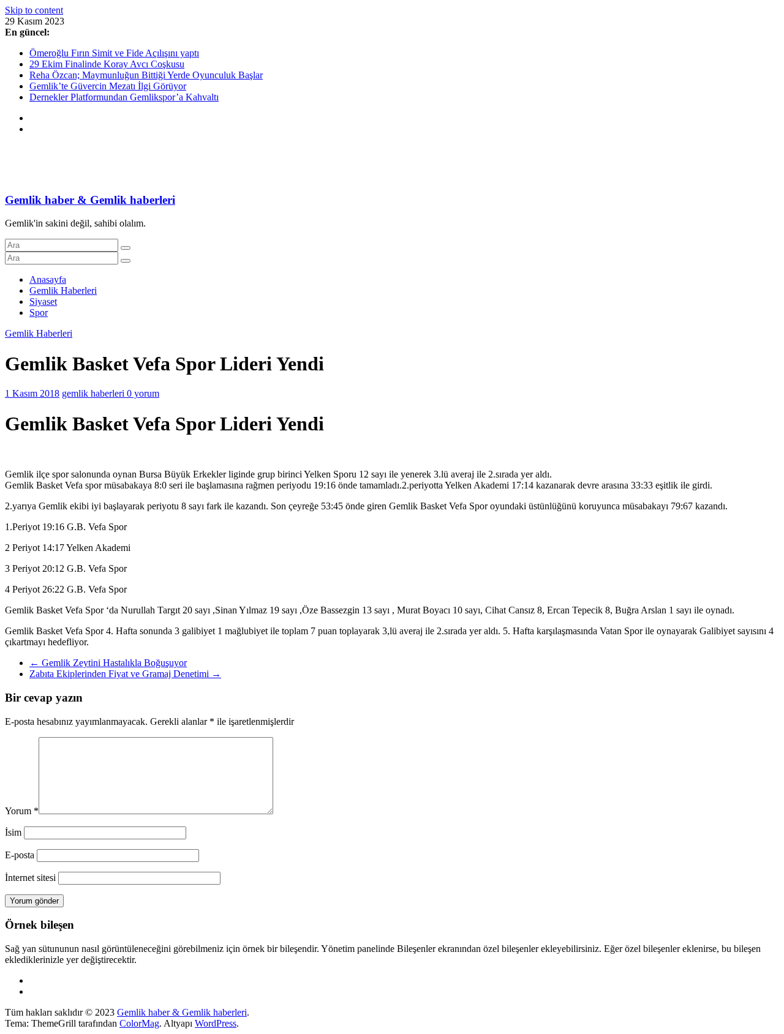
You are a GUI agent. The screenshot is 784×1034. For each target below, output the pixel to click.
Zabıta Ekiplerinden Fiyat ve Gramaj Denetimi (125, 674)
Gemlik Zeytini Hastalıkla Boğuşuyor (108, 662)
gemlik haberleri (94, 393)
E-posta (19, 855)
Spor (38, 312)
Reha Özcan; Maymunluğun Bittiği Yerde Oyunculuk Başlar (146, 75)
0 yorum (143, 393)
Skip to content (34, 10)
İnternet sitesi (30, 877)
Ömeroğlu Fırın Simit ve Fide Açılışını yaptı (114, 53)
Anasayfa (47, 279)
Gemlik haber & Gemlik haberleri (90, 199)
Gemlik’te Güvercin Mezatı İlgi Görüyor (107, 86)
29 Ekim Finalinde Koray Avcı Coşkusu (106, 64)
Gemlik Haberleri (63, 290)
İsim (13, 832)
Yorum (22, 811)
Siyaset (43, 301)
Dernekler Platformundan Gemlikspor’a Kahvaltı (124, 97)
